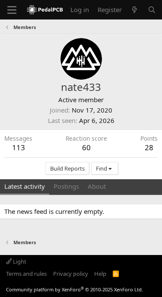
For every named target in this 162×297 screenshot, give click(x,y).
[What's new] (134, 10)
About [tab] (97, 186)
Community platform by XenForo (74, 289)
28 (149, 147)
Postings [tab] (66, 186)
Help (100, 274)
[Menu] (12, 10)
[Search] (151, 10)
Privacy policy (70, 274)
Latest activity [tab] (24, 186)
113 (18, 147)
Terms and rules (26, 274)
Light (19, 261)
